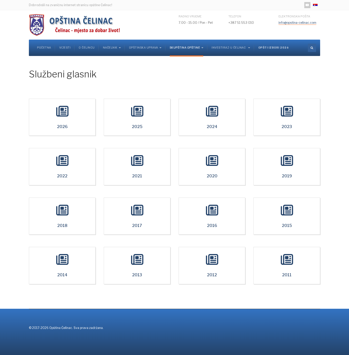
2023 (287, 126)
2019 (287, 176)
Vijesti (65, 47)
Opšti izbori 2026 (273, 47)
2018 (62, 225)
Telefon (234, 16)
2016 (212, 225)
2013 (137, 274)
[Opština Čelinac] (76, 25)
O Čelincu (87, 47)
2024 (212, 126)
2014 (62, 274)
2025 (137, 126)
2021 (137, 176)
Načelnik (110, 47)
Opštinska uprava (143, 47)
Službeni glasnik (63, 74)
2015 (287, 225)
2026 (62, 126)
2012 (212, 274)
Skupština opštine (185, 47)
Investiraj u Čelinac (229, 47)
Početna (44, 47)
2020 (212, 176)
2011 (287, 274)
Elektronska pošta (294, 16)
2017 (137, 225)
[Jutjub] (307, 5)
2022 (62, 176)
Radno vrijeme (190, 16)
